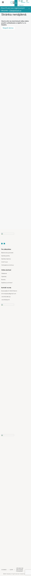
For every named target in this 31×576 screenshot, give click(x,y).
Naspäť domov (8, 28)
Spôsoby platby (5, 256)
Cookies (4, 569)
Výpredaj (3, 276)
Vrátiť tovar (4, 262)
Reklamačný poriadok (7, 252)
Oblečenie (4, 273)
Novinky (3, 279)
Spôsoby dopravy (6, 259)
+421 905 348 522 (6, 296)
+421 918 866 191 (5, 300)
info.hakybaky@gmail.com (8, 293)
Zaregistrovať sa (15, 11)
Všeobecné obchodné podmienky (19, 570)
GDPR (11, 569)
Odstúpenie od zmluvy (7, 265)
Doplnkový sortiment (6, 282)
